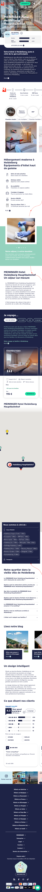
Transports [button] (9, 559)
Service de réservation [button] (20, 851)
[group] (13, 93)
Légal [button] (20, 841)
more (7, 384)
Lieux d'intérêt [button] (10, 530)
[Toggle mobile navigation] (39, 3)
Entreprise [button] (20, 838)
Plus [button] (5, 78)
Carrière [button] (20, 845)
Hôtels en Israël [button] (20, 828)
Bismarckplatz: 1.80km (10, 539)
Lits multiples (22, 119)
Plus (5, 343)
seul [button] (30, 320)
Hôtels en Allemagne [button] (20, 802)
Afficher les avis (16, 45)
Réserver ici (25, 3)
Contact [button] (20, 848)
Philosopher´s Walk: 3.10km (27, 542)
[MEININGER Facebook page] (19, 879)
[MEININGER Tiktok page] (28, 879)
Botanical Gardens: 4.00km (11, 551)
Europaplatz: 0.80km (10, 536)
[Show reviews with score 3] (11, 724)
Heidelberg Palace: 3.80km (11, 548)
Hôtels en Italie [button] (20, 809)
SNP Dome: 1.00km (23, 536)
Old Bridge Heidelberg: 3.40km (12, 545)
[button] (21, 34)
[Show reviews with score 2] (11, 727)
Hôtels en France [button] (20, 799)
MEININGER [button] (20, 835)
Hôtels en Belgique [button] (20, 793)
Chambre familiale (35, 119)
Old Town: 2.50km (24, 539)
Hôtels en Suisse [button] (20, 822)
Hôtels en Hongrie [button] (20, 806)
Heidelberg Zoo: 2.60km (11, 542)
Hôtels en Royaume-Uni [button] (20, 825)
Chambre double (10, 119)
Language (30, 711)
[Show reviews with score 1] (11, 731)
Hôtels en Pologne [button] (20, 815)
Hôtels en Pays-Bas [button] (20, 812)
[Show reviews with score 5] (11, 717)
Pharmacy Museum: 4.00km (29, 548)
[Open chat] (37, 887)
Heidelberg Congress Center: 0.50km (14, 533)
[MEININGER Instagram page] (23, 879)
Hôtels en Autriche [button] (20, 789)
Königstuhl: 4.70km (26, 551)
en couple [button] (22, 320)
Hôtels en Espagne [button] (20, 819)
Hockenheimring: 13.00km (11, 554)
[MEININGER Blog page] (14, 879)
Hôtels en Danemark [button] (20, 796)
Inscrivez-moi (21, 874)
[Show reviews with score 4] (11, 721)
